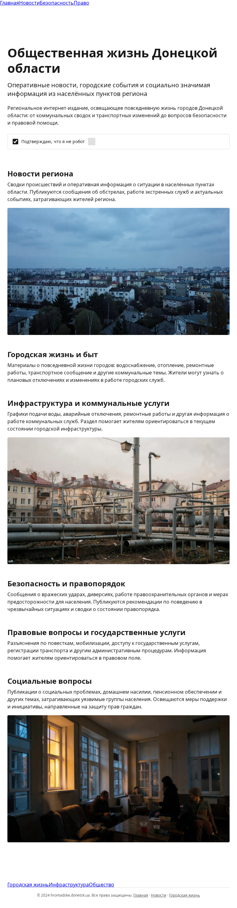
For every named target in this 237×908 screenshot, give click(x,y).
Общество (101, 884)
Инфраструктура (69, 884)
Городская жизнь (28, 884)
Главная (140, 895)
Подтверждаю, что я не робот (53, 141)
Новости (158, 895)
